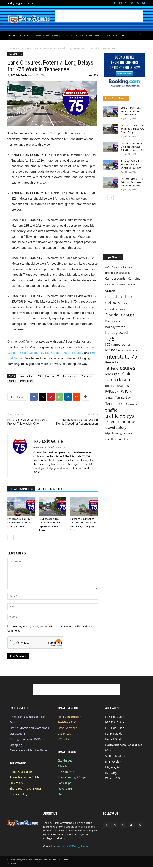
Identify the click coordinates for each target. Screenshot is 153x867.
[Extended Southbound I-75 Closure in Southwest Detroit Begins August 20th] (84, 506)
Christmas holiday (126, 284)
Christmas (110, 284)
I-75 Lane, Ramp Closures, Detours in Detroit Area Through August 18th (132, 182)
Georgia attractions (115, 320)
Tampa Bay (123, 397)
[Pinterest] (126, 3)
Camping (134, 279)
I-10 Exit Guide (49, 353)
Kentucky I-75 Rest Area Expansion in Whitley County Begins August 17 (132, 164)
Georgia (128, 315)
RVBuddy (111, 391)
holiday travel (116, 333)
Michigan (112, 374)
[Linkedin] (68, 397)
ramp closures (119, 380)
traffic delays (27, 380)
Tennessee (87, 376)
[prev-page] (9, 537)
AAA (107, 267)
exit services (111, 309)
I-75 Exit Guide (19, 75)
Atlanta (115, 267)
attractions (126, 267)
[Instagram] (120, 3)
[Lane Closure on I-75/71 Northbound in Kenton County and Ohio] (21, 506)
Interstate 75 (52, 376)
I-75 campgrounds (118, 345)
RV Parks (127, 391)
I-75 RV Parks (114, 350)
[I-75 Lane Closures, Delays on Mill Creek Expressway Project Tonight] (52, 506)
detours (112, 302)
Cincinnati (110, 290)
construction (26, 376)
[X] (138, 3)
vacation (128, 433)
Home (11, 48)
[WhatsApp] (59, 397)
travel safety (115, 427)
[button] (142, 35)
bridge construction (117, 273)
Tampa (109, 397)
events (126, 303)
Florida (111, 315)
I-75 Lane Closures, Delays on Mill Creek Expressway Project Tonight (133, 129)
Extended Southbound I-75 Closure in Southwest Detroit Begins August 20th (133, 146)
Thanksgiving (132, 404)
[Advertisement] (99, 16)
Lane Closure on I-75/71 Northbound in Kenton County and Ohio (20, 522)
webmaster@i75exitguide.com (73, 846)
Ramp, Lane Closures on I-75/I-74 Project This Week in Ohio (28, 421)
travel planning (120, 422)
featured (123, 309)
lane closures (70, 376)
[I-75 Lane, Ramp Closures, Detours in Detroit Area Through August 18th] (110, 182)
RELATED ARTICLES (21, 489)
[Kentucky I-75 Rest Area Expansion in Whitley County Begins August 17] (110, 165)
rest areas (109, 385)
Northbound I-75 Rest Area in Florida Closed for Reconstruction (77, 421)
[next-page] (15, 537)
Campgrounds (115, 279)
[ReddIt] (76, 397)
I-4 (132, 333)
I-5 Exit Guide (27, 353)
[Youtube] (144, 3)
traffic (12, 380)
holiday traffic (115, 327)
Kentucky (112, 362)
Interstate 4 (131, 350)
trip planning (113, 433)
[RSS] (132, 3)
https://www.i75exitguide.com (49, 447)
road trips (123, 385)
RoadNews (25, 48)
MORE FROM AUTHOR (50, 489)
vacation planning (116, 439)
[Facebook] (115, 3)
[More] (85, 397)
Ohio (127, 374)
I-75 (39, 376)
